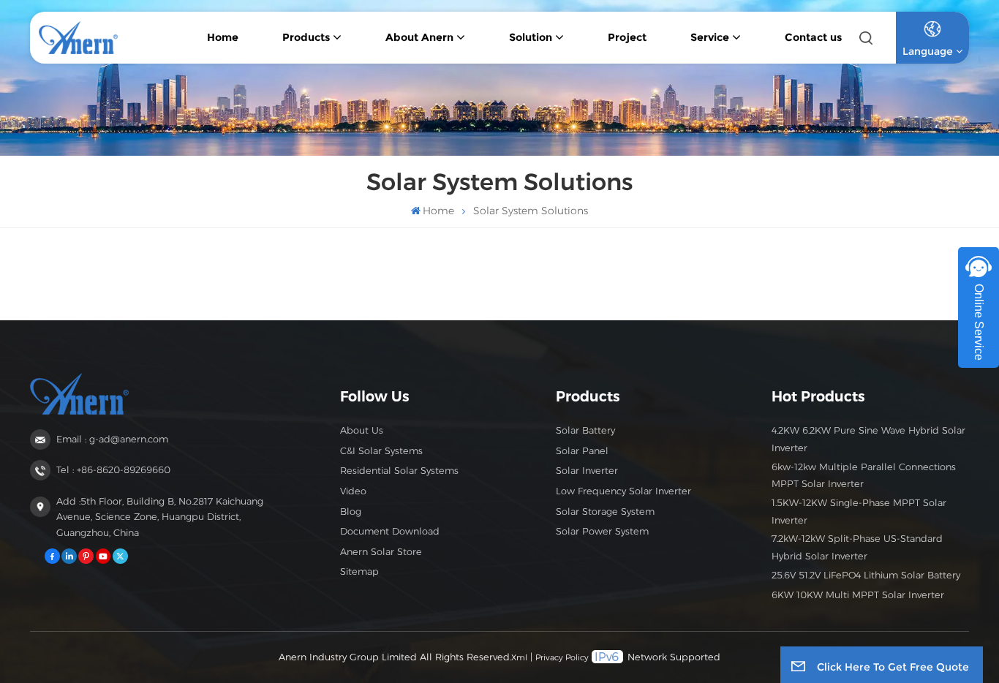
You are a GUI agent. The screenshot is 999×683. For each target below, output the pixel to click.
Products (306, 37)
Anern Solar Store (381, 551)
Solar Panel (582, 450)
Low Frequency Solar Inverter (623, 491)
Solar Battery (585, 430)
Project (627, 37)
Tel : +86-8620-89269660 (113, 469)
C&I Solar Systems (381, 450)
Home (222, 37)
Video (353, 491)
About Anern (419, 37)
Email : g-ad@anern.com (112, 439)
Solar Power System (602, 531)
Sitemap (359, 571)
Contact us (813, 37)
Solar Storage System (605, 511)
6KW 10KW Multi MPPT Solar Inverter (858, 594)
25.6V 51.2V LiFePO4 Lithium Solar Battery (866, 575)
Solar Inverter (587, 470)
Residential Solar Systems (399, 470)
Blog (350, 511)
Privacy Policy (562, 657)
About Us (361, 430)
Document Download (390, 531)
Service (709, 37)
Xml (519, 657)
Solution (530, 37)
